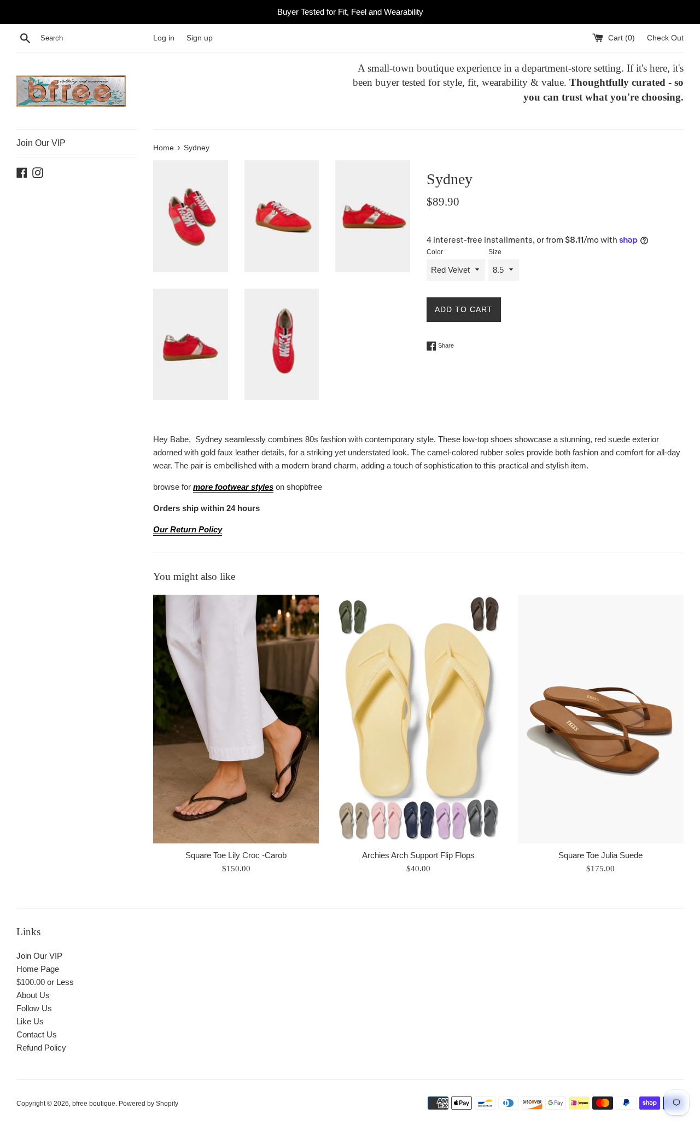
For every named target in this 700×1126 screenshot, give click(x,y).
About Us (33, 995)
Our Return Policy (187, 529)
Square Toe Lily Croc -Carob (236, 855)
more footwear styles (233, 486)
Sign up (199, 38)
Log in (163, 38)
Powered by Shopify (148, 1103)
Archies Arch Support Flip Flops (418, 855)
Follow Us (34, 1008)
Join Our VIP (41, 143)
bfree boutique (93, 1103)
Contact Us (36, 1034)
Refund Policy (41, 1047)
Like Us (30, 1021)
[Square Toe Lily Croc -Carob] (236, 719)
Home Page (37, 968)
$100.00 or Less (45, 982)
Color (435, 252)
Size (494, 252)
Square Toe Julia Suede (600, 855)
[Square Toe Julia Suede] (601, 719)
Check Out (665, 38)
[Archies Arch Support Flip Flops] (418, 719)
